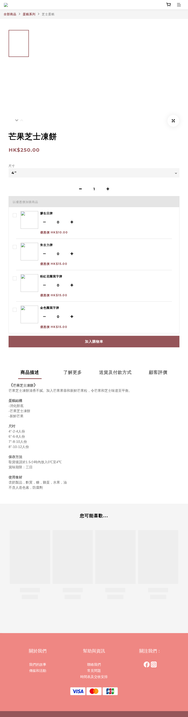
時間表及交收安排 (94, 677)
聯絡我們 (94, 664)
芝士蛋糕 (48, 14)
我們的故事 (37, 664)
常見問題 (94, 670)
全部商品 (10, 14)
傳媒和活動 (37, 670)
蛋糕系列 (29, 14)
